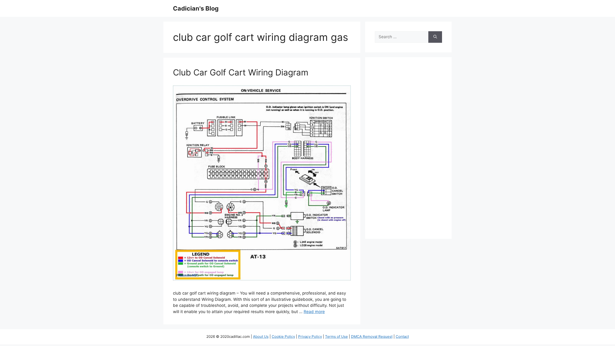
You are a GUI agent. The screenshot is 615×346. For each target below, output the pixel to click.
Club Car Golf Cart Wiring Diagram (240, 72)
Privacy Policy (310, 336)
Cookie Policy (283, 336)
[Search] (435, 37)
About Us (261, 336)
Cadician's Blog (196, 8)
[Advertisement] (408, 151)
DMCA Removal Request (372, 336)
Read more (314, 311)
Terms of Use (336, 336)
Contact (402, 336)
